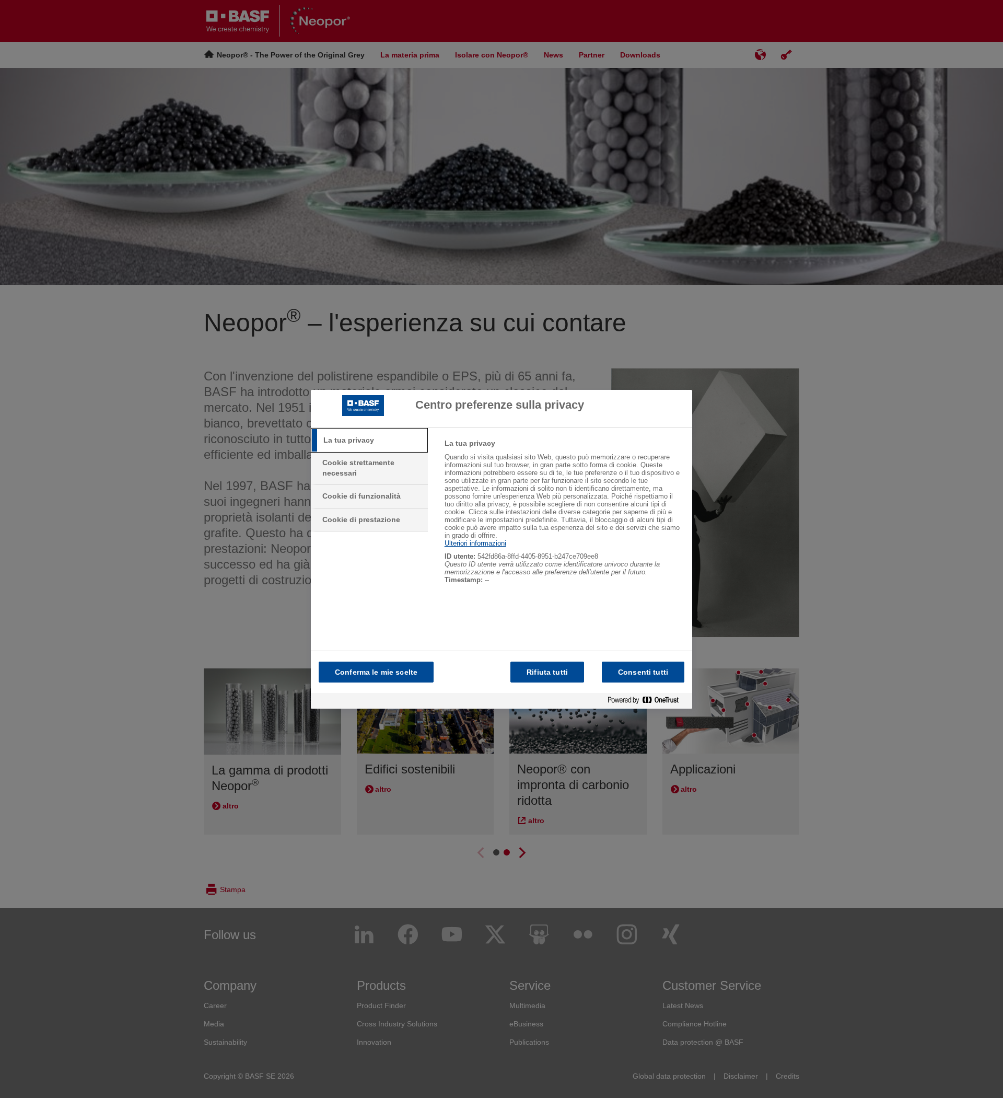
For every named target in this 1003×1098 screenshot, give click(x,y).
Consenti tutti (643, 672)
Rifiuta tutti (547, 672)
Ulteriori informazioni (475, 543)
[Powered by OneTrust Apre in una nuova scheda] (647, 700)
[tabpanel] (564, 517)
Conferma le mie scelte (376, 672)
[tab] (369, 440)
